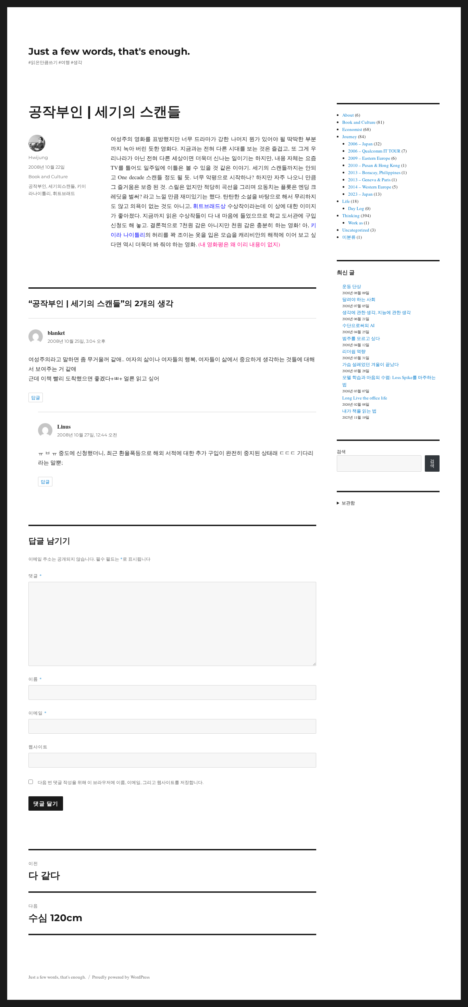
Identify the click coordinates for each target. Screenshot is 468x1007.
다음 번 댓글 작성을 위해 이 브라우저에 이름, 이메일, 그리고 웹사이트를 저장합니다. (121, 782)
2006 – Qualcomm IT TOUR (374, 151)
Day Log (356, 208)
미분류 (349, 237)
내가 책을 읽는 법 (359, 411)
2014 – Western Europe (369, 187)
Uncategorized (355, 230)
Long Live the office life (364, 398)
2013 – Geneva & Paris (369, 179)
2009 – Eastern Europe (369, 158)
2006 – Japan (360, 144)
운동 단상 (351, 286)
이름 (35, 679)
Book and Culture (48, 176)
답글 (35, 397)
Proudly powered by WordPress (121, 977)
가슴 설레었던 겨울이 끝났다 (370, 364)
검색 (341, 451)
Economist (352, 129)
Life (346, 201)
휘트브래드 (64, 193)
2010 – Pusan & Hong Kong (374, 165)
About (348, 115)
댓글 (35, 576)
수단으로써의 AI (358, 325)
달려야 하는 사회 (358, 299)
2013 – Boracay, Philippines (374, 172)
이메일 (37, 713)
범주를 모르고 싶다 (361, 338)
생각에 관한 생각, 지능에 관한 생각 (376, 312)
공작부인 (37, 186)
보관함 (348, 503)
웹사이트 (38, 746)
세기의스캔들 (61, 186)
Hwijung (38, 157)
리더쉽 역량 (354, 351)
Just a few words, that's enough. (109, 51)
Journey (349, 136)
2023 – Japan (360, 194)
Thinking (351, 215)
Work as (355, 223)
